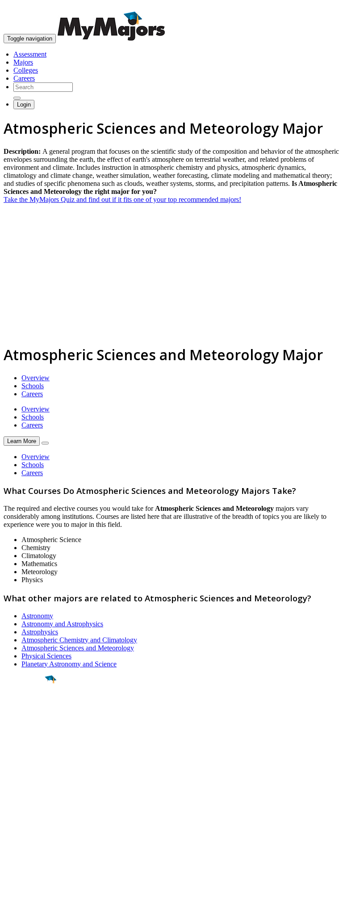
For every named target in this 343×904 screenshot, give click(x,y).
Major (25, 710)
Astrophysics (39, 632)
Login (24, 104)
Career (26, 748)
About (14, 781)
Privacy (36, 892)
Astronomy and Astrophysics (62, 624)
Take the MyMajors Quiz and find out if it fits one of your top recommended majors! (122, 199)
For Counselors (25, 807)
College (27, 729)
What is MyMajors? (31, 799)
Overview (35, 378)
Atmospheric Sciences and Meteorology (77, 648)
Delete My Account (31, 831)
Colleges (25, 70)
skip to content (321, 7)
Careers (24, 78)
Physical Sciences (46, 656)
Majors (23, 62)
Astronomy (37, 616)
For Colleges (22, 815)
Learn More (21, 441)
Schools (32, 386)
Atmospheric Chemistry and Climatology (79, 640)
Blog (10, 839)
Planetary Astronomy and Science (69, 664)
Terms (12, 892)
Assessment (29, 54)
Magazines (19, 823)
